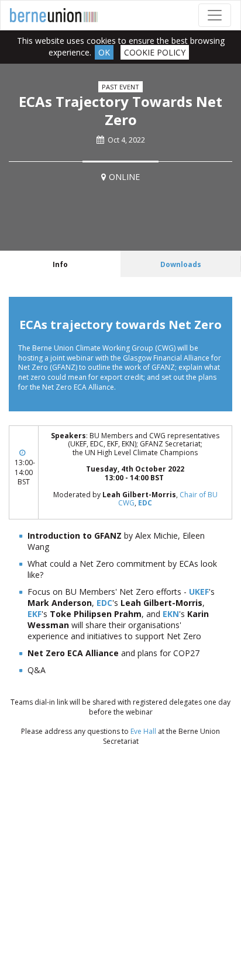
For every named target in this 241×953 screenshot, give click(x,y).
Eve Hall (143, 731)
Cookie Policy (154, 52)
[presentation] (60, 264)
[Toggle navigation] (214, 15)
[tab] (60, 264)
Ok (104, 52)
